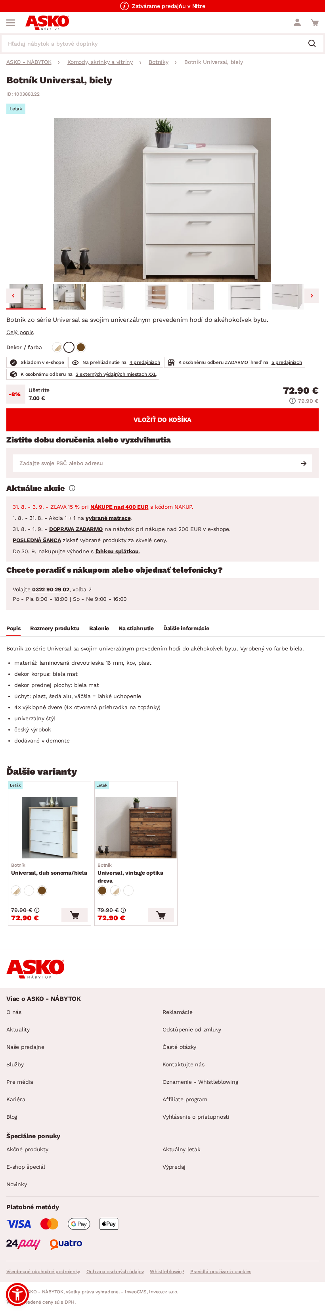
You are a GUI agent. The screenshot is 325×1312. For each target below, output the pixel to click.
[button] (26, 297)
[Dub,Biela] (57, 347)
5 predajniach (286, 362)
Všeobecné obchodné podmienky (43, 1271)
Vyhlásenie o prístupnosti (195, 1117)
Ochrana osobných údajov (114, 1271)
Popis (13, 628)
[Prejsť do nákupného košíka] (314, 22)
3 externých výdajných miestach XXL (116, 374)
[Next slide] (311, 296)
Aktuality (18, 1029)
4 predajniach (145, 362)
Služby (15, 1064)
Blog (11, 1117)
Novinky (16, 1184)
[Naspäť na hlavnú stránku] (47, 22)
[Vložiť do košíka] (74, 915)
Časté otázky (179, 1047)
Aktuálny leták (181, 1149)
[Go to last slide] (13, 296)
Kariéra (15, 1099)
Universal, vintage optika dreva (130, 873)
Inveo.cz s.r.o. (163, 1292)
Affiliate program (184, 1099)
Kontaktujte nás (183, 1064)
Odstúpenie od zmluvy (191, 1029)
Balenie (99, 628)
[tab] (13, 629)
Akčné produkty (27, 1149)
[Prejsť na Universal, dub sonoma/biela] (49, 827)
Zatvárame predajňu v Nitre (168, 6)
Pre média (19, 1082)
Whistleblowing (167, 1271)
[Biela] (69, 347)
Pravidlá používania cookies (220, 1271)
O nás (13, 1012)
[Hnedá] (81, 347)
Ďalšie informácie (186, 628)
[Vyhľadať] (315, 44)
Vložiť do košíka (162, 419)
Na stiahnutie (136, 628)
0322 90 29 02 (50, 589)
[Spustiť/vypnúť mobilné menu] (10, 22)
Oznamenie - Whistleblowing (200, 1082)
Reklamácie (177, 1012)
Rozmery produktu (55, 628)
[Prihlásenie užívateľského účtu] (297, 22)
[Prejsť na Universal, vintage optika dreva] (136, 827)
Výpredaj (173, 1167)
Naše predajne (25, 1047)
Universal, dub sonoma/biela (49, 869)
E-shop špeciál (25, 1167)
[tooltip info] (72, 488)
